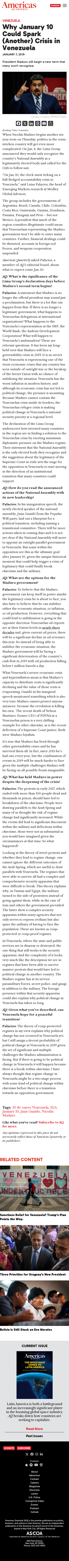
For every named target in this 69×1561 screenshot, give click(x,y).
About (34, 1471)
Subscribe (24, 1448)
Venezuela (11, 21)
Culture (34, 1512)
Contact (34, 1479)
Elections (35, 1490)
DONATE (55, 6)
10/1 (53, 1107)
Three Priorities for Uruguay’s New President (33, 1274)
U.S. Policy (34, 1497)
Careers (34, 1482)
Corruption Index (34, 1501)
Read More (34, 1429)
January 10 (10, 1111)
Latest (34, 1493)
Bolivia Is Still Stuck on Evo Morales (26, 1329)
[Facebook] (18, 124)
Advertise (34, 1475)
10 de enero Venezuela (30, 1107)
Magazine (34, 1486)
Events (34, 1504)
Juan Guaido (30, 1111)
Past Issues (34, 1436)
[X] (25, 124)
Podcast (34, 1461)
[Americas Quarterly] (19, 6)
